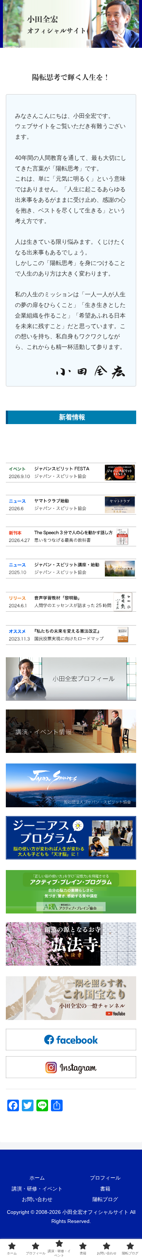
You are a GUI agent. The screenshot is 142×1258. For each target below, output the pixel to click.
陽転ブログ (105, 1199)
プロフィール (105, 1178)
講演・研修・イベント (37, 1189)
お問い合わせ (37, 1199)
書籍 (105, 1189)
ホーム (37, 1178)
